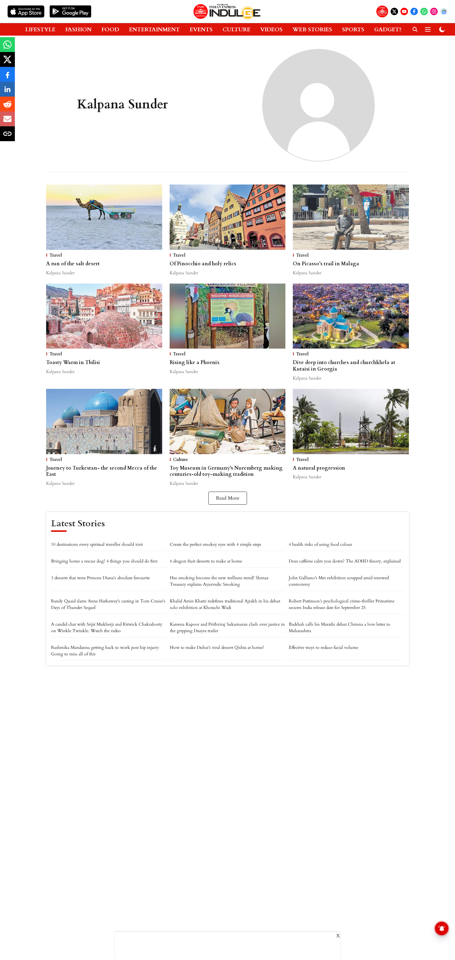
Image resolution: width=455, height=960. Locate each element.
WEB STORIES (312, 29)
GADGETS (388, 29)
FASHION (78, 29)
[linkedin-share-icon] (7, 92)
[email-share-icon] (7, 122)
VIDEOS (271, 29)
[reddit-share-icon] (7, 107)
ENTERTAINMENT (154, 29)
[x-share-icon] (7, 62)
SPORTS (353, 29)
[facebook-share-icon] (7, 77)
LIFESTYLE (40, 29)
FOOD (110, 29)
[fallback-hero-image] (104, 217)
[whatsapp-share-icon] (7, 48)
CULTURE (236, 29)
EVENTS (201, 29)
